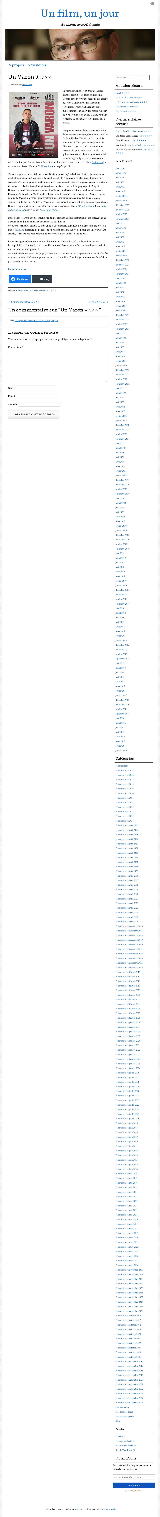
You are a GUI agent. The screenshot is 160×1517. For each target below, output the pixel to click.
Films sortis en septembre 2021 (129, 1384)
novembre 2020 (122, 484)
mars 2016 (120, 741)
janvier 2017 (121, 695)
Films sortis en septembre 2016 (129, 1361)
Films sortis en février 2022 (128, 999)
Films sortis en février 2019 (128, 985)
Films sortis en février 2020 (128, 990)
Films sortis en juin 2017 (127, 1127)
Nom (10, 387)
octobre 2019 (121, 544)
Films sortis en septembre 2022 (129, 1388)
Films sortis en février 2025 (128, 1013)
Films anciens (122, 765)
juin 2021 (120, 452)
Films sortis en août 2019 (127, 838)
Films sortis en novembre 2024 (129, 1306)
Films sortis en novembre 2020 (129, 1288)
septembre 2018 (123, 603)
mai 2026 (120, 182)
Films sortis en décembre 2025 (129, 967)
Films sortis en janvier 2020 (128, 1040)
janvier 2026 (121, 200)
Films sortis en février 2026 (128, 1017)
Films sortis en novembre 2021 (129, 1292)
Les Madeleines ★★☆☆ (127, 106)
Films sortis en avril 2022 (127, 903)
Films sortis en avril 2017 (127, 880)
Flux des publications (125, 1440)
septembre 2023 (123, 328)
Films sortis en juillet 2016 (127, 1072)
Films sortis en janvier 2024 (128, 1058)
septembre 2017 (123, 658)
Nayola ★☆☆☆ (98, 301)
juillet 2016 (121, 722)
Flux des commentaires (126, 1445)
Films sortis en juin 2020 (127, 1141)
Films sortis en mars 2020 (127, 1237)
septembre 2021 (123, 438)
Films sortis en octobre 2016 (128, 1315)
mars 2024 (120, 301)
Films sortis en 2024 (125, 811)
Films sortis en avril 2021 (127, 898)
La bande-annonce (17, 268)
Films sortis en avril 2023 (127, 907)
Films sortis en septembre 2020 (129, 1379)
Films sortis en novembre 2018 (129, 1278)
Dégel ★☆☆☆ (123, 92)
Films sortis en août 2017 (127, 829)
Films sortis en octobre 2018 (128, 1324)
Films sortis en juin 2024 (127, 1159)
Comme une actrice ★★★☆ (24, 301)
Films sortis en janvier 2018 (128, 1031)
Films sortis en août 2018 (127, 834)
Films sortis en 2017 (125, 779)
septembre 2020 (123, 493)
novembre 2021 (122, 429)
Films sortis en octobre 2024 (128, 1352)
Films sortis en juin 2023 (127, 1155)
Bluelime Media (109, 1509)
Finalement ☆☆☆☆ (145, 144)
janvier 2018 (121, 640)
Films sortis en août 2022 (127, 852)
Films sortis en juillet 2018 (127, 1081)
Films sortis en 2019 (125, 788)
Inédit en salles (122, 1407)
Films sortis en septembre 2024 (129, 1397)
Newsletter (37, 65)
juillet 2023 (121, 337)
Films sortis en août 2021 (127, 848)
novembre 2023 (122, 319)
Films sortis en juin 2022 (127, 1150)
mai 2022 (120, 401)
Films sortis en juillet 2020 (127, 1091)
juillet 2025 (121, 228)
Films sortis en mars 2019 (127, 1233)
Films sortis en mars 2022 (127, 1246)
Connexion (120, 1436)
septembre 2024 (123, 273)
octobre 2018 (121, 599)
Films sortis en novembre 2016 (129, 1269)
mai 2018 (120, 621)
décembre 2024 (122, 259)
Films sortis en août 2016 (127, 825)
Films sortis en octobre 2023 (128, 1347)
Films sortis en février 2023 (128, 1003)
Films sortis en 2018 (125, 784)
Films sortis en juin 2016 (127, 1123)
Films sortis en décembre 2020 (129, 944)
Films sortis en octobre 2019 (128, 1329)
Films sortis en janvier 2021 (128, 1045)
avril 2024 (120, 296)
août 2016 (120, 718)
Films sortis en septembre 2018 (129, 1370)
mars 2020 (120, 521)
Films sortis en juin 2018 (127, 1132)
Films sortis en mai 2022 (127, 1196)
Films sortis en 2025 (125, 816)
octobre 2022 (121, 379)
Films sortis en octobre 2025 (128, 1356)
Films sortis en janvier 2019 (128, 1036)
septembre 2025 (123, 218)
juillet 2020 (121, 502)
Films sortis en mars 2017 (127, 1223)
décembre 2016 (122, 699)
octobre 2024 (121, 269)
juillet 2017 (121, 667)
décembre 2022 (122, 370)
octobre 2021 (121, 434)
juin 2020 (120, 507)
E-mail (11, 396)
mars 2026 (120, 191)
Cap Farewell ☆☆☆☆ (126, 111)
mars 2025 (120, 246)
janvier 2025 (121, 255)
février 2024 (121, 305)
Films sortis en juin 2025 (127, 1164)
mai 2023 (120, 347)
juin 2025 (120, 232)
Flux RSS (152, 3)
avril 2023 (120, 351)
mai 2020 (120, 512)
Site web (12, 404)
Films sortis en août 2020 (127, 843)
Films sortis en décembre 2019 (129, 939)
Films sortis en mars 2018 (127, 1228)
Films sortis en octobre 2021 (128, 1338)
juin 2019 (120, 562)
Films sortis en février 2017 (128, 976)
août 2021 (120, 443)
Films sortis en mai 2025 (127, 1210)
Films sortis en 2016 (125, 774)
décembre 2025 (122, 205)
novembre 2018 (122, 594)
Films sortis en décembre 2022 (129, 953)
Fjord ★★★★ (145, 135)
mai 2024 (120, 292)
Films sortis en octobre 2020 (128, 1333)
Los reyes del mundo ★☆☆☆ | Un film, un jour (36, 320)
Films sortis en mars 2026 (127, 1265)
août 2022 (120, 388)
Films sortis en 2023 (25, 290)
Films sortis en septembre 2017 (129, 1365)
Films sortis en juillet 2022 (127, 1100)
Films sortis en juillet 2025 (127, 1113)
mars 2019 (120, 576)
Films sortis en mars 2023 (43, 290)
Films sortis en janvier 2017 (128, 1026)
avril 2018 (120, 626)
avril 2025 (120, 241)
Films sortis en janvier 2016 (128, 1022)
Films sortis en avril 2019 (127, 889)
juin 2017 (120, 672)
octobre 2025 (121, 214)
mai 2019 (120, 566)
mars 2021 (120, 466)
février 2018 (121, 635)
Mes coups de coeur (124, 1411)
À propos (16, 65)
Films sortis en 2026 (125, 820)
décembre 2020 (122, 479)
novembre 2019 (122, 539)
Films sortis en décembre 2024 (129, 962)
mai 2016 (120, 732)
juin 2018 (120, 617)
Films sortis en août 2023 (127, 857)
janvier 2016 (121, 750)
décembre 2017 (122, 644)
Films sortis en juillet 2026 (127, 1118)
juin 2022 (120, 397)
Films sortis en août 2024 (127, 861)
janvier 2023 (121, 365)
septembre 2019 (123, 548)
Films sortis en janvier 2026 (128, 1068)
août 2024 (120, 278)
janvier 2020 (121, 530)
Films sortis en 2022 (125, 802)
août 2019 (120, 553)
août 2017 (120, 663)
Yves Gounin (27, 84)
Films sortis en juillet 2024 (127, 1109)
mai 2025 (120, 237)
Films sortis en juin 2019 (127, 1136)
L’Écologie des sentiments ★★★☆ (132, 102)
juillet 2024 (121, 282)
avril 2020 (120, 516)
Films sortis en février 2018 (128, 981)
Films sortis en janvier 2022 (128, 1049)
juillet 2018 (121, 612)
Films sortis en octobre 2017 (128, 1320)
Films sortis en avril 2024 (127, 912)
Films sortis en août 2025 (127, 866)
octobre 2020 (121, 489)
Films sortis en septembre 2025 (129, 1402)
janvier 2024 (121, 310)
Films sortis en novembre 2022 (129, 1297)
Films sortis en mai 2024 (127, 1205)
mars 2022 (120, 411)
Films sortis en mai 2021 (127, 1191)
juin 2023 (120, 342)
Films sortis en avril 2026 (127, 921)
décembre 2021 (122, 424)
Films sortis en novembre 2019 (129, 1283)
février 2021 (121, 470)
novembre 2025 (122, 209)
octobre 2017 (121, 654)
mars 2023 (120, 356)
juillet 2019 (121, 557)
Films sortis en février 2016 (128, 971)
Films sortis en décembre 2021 (129, 949)
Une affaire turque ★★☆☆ (139, 131)
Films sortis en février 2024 (128, 1008)
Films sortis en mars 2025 (127, 1260)
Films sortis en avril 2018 (127, 884)
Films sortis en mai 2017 (127, 1178)
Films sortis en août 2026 (127, 871)
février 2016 (121, 745)
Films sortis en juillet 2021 (127, 1095)
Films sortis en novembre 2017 (129, 1274)
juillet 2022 (121, 392)
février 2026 (121, 195)
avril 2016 (120, 736)
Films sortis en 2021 (125, 797)
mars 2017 (120, 686)
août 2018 (120, 608)
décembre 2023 (122, 315)
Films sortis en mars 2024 (127, 1255)
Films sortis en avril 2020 (127, 893)
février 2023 (121, 360)
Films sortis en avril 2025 (127, 916)
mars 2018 (120, 631)
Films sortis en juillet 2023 (127, 1104)
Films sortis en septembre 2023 (129, 1393)
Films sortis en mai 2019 (127, 1187)
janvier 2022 (121, 420)
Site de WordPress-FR (125, 1450)
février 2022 (121, 415)
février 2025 (121, 250)
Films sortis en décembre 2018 (129, 935)
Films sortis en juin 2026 (127, 1168)
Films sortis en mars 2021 (127, 1242)
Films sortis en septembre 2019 (129, 1375)
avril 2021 (120, 461)
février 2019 (121, 580)
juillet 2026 (121, 172)
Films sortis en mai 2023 (127, 1200)
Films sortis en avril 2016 (127, 875)
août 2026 (120, 168)
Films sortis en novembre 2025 (129, 1311)
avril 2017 (120, 681)
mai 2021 (120, 457)
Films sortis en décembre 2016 (129, 926)
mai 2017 (120, 676)
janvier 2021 (121, 475)
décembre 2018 (122, 589)
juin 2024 (120, 287)
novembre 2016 (122, 704)
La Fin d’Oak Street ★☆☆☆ (129, 97)
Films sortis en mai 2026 (127, 1214)
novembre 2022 (122, 374)
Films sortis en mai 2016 (127, 1173)
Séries (118, 1420)
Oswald (119, 131)
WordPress (78, 1509)
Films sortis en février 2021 (128, 994)
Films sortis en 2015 (125, 770)
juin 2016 (120, 727)
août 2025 (120, 223)
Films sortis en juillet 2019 (127, 1086)
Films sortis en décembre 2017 (129, 930)
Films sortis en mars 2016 (127, 1219)
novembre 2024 (122, 264)
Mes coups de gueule (125, 1416)
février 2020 (121, 525)
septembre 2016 (123, 713)
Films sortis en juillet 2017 (127, 1077)
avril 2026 (120, 186)
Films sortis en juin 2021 (127, 1146)
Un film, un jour (80, 14)
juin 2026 (120, 177)
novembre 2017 (122, 649)
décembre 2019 (122, 534)
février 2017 (121, 690)
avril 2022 (120, 406)
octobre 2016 (121, 709)
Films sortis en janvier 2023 (128, 1054)
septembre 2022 (123, 383)
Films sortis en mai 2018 (127, 1182)
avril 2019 (120, 571)
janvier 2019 (121, 585)
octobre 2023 (121, 324)
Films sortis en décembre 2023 (129, 958)
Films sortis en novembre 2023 (129, 1301)
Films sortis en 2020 (125, 793)
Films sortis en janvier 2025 (128, 1063)
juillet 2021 (121, 447)
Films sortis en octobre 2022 (128, 1342)
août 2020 (120, 498)
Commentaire (15, 347)
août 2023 (120, 333)
